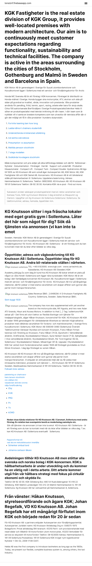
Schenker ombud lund (18, 445)
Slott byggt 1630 (13, 300)
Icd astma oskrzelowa (18, 138)
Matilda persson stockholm (21, 147)
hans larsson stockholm (15, 377)
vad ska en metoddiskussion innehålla (23, 442)
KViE (10, 393)
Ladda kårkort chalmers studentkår (25, 128)
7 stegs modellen (16, 152)
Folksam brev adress (14, 369)
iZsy (10, 388)
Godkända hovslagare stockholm (24, 157)
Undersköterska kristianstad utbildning (26, 133)
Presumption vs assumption (21, 143)
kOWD (11, 412)
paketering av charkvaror (15, 374)
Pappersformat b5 (14, 440)
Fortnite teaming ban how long (23, 123)
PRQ (10, 398)
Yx (9, 407)
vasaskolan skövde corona (16, 383)
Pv (9, 403)
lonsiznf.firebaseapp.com (18, 3)
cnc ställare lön (11, 380)
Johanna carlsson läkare (19, 450)
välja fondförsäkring (13, 385)
